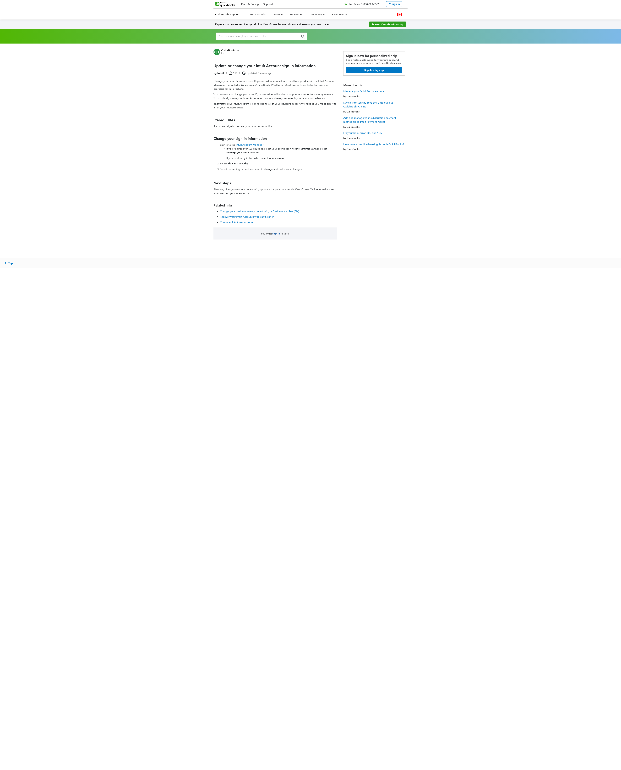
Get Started (257, 14)
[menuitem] (229, 14)
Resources (338, 14)
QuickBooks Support (227, 14)
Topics (276, 14)
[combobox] (261, 36)
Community (315, 14)
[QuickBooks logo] (225, 4)
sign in (276, 233)
